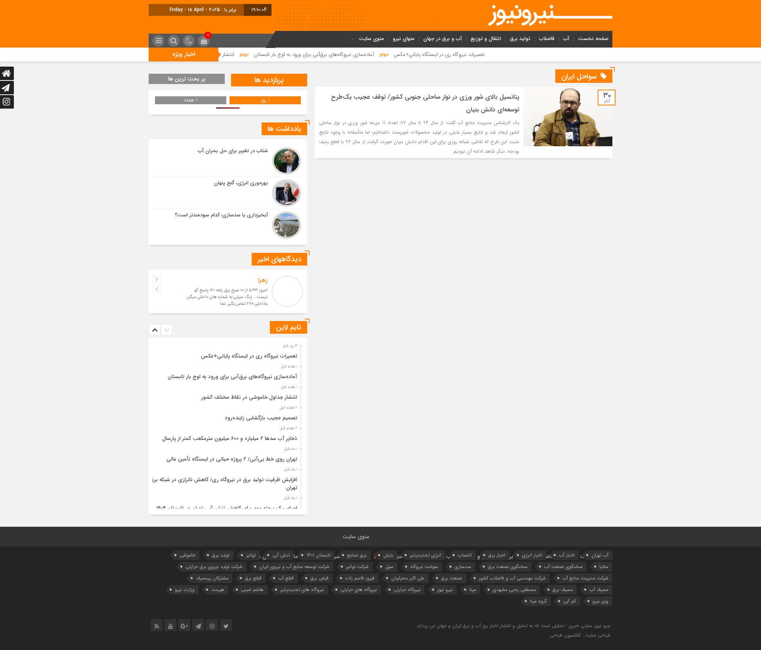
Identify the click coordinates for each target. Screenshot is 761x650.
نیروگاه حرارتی (407, 589)
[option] (227, 354)
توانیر (251, 555)
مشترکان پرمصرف (212, 578)
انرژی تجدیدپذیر (425, 555)
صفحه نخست (593, 38)
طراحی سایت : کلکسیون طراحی (580, 635)
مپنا (472, 589)
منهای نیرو (404, 38)
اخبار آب (567, 555)
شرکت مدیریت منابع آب (585, 578)
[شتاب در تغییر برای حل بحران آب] (228, 161)
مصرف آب (598, 589)
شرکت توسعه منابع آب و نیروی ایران (294, 566)
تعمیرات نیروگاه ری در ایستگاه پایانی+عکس (465, 54)
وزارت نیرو (185, 589)
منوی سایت (371, 38)
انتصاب (465, 555)
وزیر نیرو (600, 601)
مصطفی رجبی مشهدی (514, 589)
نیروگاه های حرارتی (358, 589)
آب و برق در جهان (442, 38)
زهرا (263, 280)
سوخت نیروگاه (424, 566)
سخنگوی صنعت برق (508, 566)
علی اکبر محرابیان (407, 578)
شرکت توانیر (357, 566)
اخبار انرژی (532, 555)
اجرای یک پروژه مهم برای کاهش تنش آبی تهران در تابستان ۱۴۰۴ (226, 508)
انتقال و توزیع (485, 38)
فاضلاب (546, 38)
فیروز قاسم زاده (360, 578)
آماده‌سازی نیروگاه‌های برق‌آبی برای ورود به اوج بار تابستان (340, 54)
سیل (389, 566)
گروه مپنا (538, 601)
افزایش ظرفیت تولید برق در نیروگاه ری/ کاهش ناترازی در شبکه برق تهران (223, 484)
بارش (388, 555)
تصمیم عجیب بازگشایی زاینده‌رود (261, 418)
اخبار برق (496, 555)
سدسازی (463, 566)
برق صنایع (357, 555)
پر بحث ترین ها (186, 79)
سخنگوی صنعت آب (563, 566)
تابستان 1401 (318, 555)
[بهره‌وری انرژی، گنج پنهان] (228, 193)
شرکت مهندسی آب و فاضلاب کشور (512, 578)
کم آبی (569, 601)
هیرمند (217, 589)
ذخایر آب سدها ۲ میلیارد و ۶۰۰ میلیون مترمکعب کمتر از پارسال (229, 438)
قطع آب (286, 578)
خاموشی (187, 555)
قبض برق (319, 578)
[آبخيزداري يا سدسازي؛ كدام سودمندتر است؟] (228, 224)
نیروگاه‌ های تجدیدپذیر (302, 589)
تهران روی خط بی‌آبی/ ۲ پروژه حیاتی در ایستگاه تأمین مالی (231, 459)
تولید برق (520, 38)
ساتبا (603, 566)
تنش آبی (281, 555)
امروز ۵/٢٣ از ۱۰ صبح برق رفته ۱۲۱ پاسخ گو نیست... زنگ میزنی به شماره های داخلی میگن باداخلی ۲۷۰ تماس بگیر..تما (227, 297)
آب (566, 38)
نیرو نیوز (445, 589)
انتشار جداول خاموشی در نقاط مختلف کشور (249, 397)
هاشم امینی (252, 589)
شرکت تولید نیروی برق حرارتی (214, 566)
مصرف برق (563, 589)
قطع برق (253, 578)
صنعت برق (451, 578)
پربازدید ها (269, 80)
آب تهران (599, 555)
